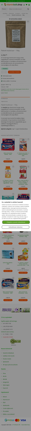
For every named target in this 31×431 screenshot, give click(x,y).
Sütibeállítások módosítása (15, 227)
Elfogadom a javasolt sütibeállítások (16, 222)
